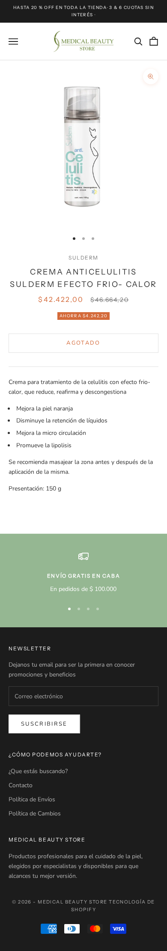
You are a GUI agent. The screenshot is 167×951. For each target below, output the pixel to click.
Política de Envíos (32, 799)
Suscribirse (44, 724)
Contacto (21, 785)
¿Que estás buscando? (38, 771)
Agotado (83, 343)
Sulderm (83, 257)
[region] (83, 572)
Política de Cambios (35, 813)
